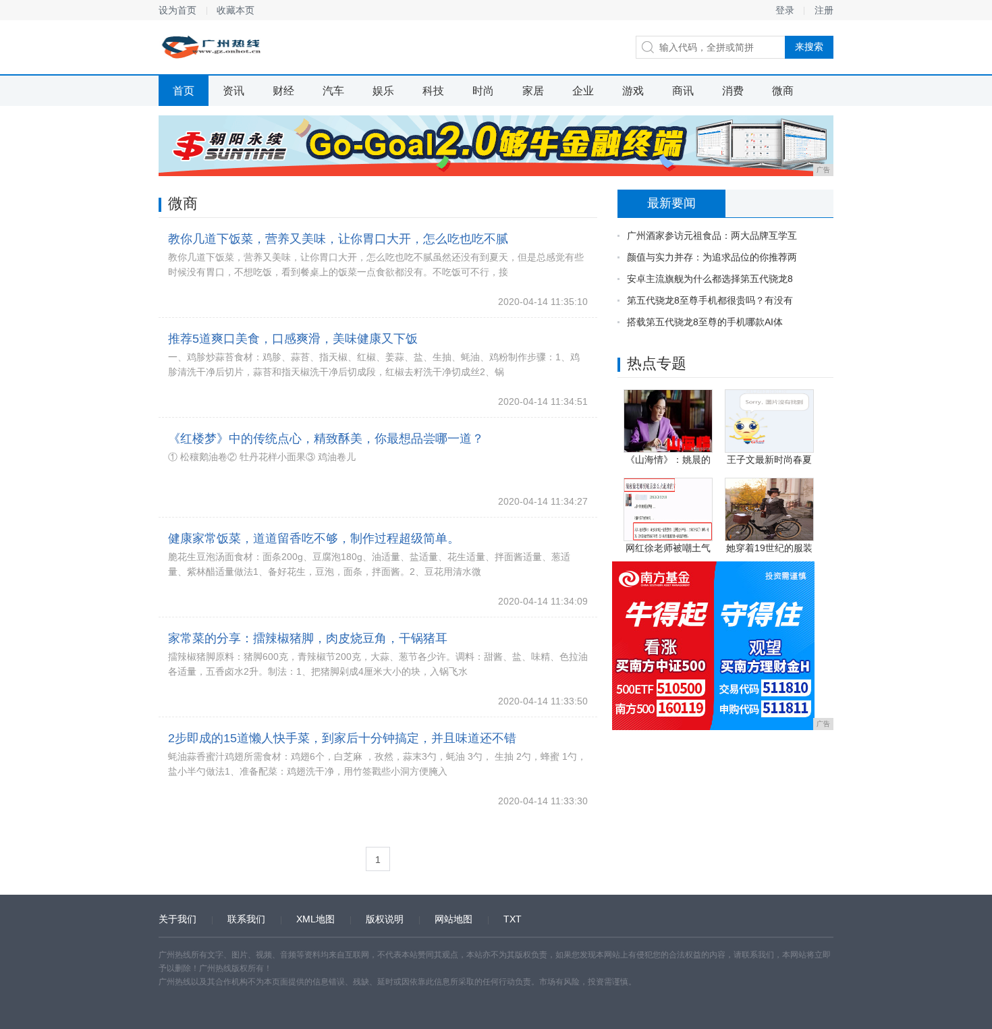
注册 (824, 10)
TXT (512, 919)
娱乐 (383, 90)
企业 (583, 90)
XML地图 (315, 919)
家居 (533, 90)
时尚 (483, 90)
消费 (733, 90)
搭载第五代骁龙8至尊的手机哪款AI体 (705, 321)
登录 (784, 10)
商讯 (683, 90)
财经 (283, 90)
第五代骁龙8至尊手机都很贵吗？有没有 (710, 300)
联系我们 (246, 919)
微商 (783, 90)
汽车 (333, 90)
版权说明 (385, 919)
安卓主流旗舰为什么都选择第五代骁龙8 (710, 278)
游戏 (633, 90)
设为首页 (177, 10)
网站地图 (453, 919)
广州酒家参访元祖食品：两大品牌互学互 (712, 235)
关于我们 (177, 919)
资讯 (233, 90)
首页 (183, 90)
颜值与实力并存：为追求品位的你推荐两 (712, 257)
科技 (433, 90)
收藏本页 (235, 10)
